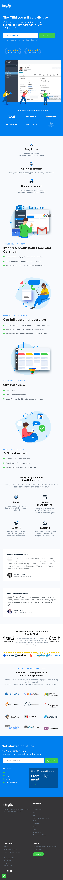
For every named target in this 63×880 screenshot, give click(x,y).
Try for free (36, 824)
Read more (34, 784)
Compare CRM (37, 809)
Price (34, 812)
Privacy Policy (37, 829)
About (34, 815)
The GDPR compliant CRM (41, 818)
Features (35, 807)
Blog (34, 826)
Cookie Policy (37, 832)
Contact (35, 821)
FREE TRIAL (38, 854)
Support (6, 847)
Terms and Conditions (39, 835)
